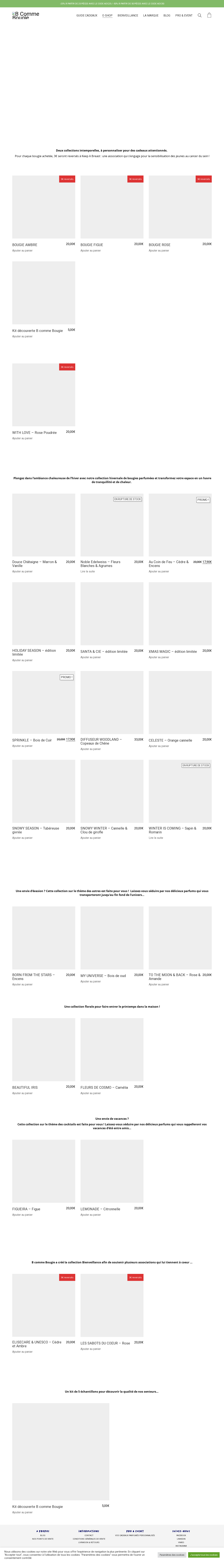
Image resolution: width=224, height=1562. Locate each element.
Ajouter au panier (22, 250)
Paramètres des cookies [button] (172, 1555)
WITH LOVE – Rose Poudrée (34, 433)
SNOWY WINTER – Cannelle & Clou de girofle (103, 830)
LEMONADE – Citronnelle (100, 1209)
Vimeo (181, 1543)
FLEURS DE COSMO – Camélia (104, 1087)
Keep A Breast (91, 156)
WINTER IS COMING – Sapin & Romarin (172, 830)
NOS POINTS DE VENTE (42, 1539)
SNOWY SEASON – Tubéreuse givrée (35, 830)
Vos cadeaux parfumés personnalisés (135, 1536)
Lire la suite (87, 571)
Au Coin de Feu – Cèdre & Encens (169, 564)
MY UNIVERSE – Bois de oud (103, 976)
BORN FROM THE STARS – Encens (33, 977)
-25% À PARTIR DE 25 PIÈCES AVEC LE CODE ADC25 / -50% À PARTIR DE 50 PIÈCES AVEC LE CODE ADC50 (112, 3)
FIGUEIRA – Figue (26, 1209)
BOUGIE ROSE (159, 245)
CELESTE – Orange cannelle (170, 740)
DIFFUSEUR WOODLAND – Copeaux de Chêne (101, 741)
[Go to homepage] (31, 15)
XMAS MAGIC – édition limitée (173, 651)
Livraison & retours (88, 1543)
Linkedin (181, 1539)
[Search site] (200, 15)
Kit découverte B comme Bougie (37, 331)
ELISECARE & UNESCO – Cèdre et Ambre (36, 1344)
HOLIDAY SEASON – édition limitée (34, 652)
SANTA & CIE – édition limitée (104, 651)
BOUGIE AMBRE (24, 245)
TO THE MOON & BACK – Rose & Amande (175, 977)
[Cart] (209, 15)
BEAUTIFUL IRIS (25, 1087)
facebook (181, 1536)
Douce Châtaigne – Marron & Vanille (34, 564)
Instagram (181, 1546)
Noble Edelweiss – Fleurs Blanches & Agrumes (100, 564)
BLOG (42, 1536)
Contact (89, 1536)
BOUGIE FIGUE (91, 245)
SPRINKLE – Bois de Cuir (32, 740)
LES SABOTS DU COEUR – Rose (105, 1343)
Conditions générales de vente (89, 1539)
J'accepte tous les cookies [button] (204, 1555)
